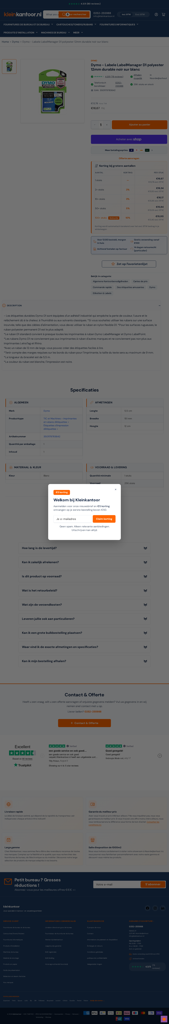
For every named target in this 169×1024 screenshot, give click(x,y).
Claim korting (104, 519)
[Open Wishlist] (164, 1019)
